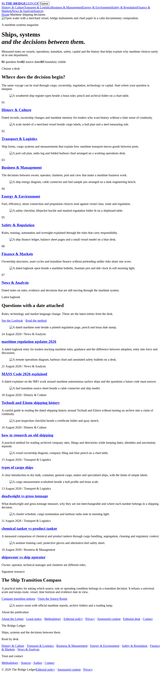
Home (5, 14)
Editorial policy (73, 619)
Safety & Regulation (124, 7)
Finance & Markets (17, 254)
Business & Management (66, 7)
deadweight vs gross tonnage (25, 496)
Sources (38, 11)
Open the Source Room (52, 598)
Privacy (90, 619)
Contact (148, 619)
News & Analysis (23, 11)
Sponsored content (109, 619)
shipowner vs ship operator (23, 557)
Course (44, 3)
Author (37, 662)
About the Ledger (13, 619)
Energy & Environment (97, 7)
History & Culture (13, 7)
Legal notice (34, 619)
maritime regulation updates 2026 (29, 341)
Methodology (52, 619)
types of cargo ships (17, 467)
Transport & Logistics (37, 7)
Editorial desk (131, 619)
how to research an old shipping (27, 435)
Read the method (36, 320)
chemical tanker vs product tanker (29, 528)
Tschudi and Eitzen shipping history (31, 403)
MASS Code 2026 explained (24, 374)
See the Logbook (12, 320)
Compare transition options (18, 598)
